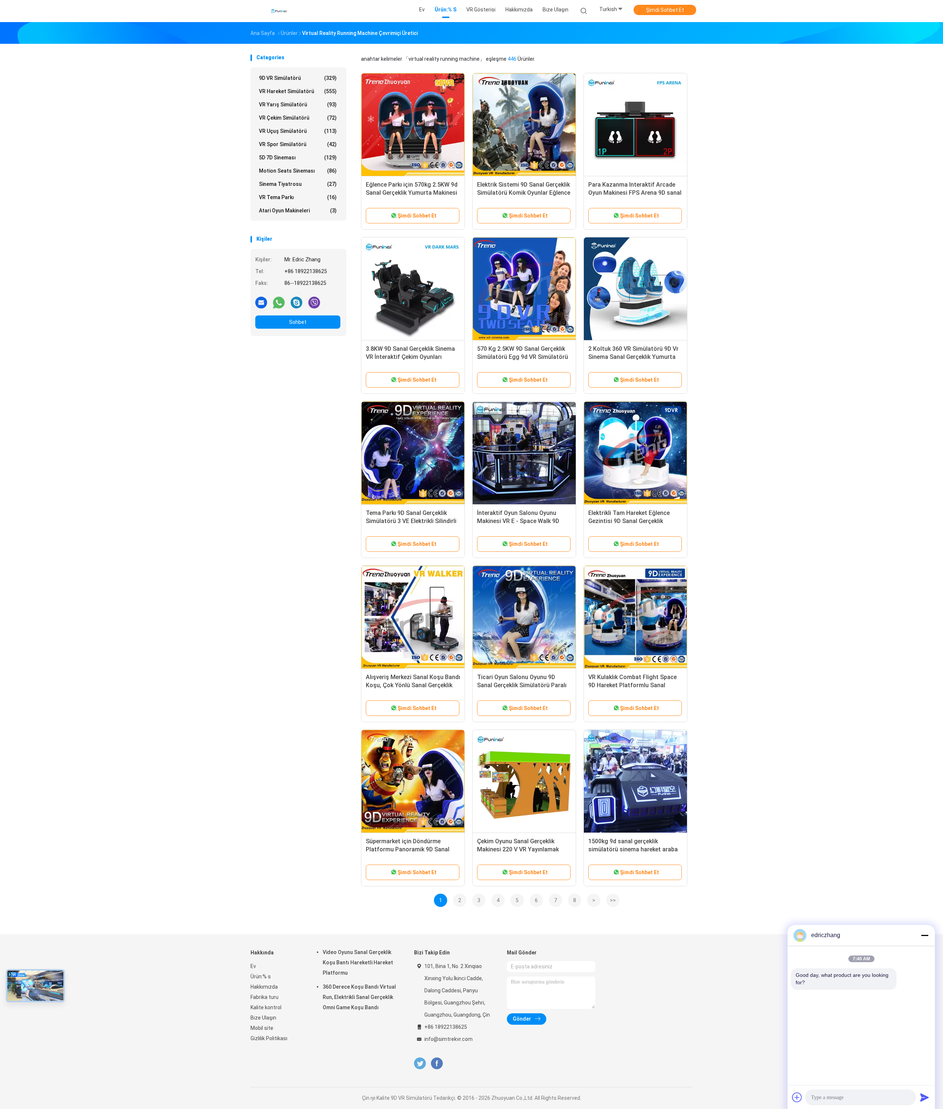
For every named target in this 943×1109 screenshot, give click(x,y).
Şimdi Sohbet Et (665, 10)
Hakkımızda (264, 987)
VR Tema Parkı (298, 197)
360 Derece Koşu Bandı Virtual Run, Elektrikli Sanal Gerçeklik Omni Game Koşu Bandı (359, 997)
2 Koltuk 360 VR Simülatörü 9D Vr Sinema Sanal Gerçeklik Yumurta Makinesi (633, 356)
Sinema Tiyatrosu (298, 184)
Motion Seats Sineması (298, 171)
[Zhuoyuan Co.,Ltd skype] (296, 302)
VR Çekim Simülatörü (298, 118)
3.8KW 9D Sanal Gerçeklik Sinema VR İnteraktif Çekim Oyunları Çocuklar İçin (410, 356)
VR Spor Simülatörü (298, 144)
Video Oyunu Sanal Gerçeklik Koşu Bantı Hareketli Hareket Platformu (358, 962)
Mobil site (261, 1028)
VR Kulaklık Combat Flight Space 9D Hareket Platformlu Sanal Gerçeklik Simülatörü (632, 685)
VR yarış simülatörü (298, 104)
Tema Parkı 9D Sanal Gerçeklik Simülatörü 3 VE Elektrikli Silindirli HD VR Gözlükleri (411, 521)
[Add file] (797, 1097)
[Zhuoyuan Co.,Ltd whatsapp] (279, 302)
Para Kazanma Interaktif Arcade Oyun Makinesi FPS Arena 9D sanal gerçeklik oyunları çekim (634, 192)
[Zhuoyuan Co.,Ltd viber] (314, 302)
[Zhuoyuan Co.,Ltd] (279, 11)
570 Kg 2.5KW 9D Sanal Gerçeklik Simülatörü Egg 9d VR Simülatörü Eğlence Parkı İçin (522, 356)
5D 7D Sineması (298, 157)
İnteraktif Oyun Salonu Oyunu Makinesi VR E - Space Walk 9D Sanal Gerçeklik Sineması (518, 521)
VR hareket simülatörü (298, 91)
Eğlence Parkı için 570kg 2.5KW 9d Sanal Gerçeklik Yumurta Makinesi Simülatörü (412, 192)
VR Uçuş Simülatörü (298, 131)
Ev (253, 966)
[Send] (924, 1097)
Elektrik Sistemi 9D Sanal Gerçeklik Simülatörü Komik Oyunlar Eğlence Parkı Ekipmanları (523, 192)
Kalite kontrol (265, 1007)
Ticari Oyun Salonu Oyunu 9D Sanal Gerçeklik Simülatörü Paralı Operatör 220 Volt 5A (522, 685)
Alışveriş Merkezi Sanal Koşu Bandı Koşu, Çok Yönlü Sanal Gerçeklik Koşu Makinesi (413, 685)
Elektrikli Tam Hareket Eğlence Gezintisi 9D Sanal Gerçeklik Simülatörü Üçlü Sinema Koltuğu (632, 521)
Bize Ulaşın (263, 1018)
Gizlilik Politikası (268, 1038)
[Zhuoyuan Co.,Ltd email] (261, 302)
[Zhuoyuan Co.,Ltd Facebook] (437, 1063)
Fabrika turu (264, 997)
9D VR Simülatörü (298, 78)
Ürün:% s (260, 976)
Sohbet (297, 322)
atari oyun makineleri (298, 210)
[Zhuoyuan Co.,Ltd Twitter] (420, 1063)
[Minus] (924, 935)
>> (613, 900)
